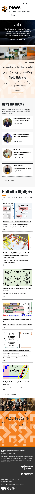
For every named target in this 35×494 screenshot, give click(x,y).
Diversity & (9, 479)
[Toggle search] (32, 3)
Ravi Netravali (16, 387)
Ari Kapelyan (14, 355)
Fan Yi (4, 226)
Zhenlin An (5, 260)
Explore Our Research (17, 40)
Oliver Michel (23, 226)
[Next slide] (31, 62)
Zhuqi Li (5, 387)
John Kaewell (21, 260)
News (17, 87)
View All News (9, 181)
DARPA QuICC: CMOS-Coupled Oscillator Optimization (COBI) (18, 70)
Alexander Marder (20, 324)
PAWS (15, 7)
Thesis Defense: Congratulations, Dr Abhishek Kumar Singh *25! (22, 152)
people (28, 109)
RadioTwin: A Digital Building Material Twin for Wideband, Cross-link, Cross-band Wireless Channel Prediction (16, 255)
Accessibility (6, 481)
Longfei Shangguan (13, 260)
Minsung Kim (21, 355)
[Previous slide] (26, 62)
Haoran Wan (9, 226)
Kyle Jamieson (16, 226)
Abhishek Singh (6, 355)
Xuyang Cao (12, 324)
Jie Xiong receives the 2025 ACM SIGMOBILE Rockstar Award (21, 136)
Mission (17, 25)
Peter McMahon (12, 357)
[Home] (5, 12)
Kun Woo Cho (9, 293)
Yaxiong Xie (16, 293)
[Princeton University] (9, 489)
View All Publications (12, 394)
